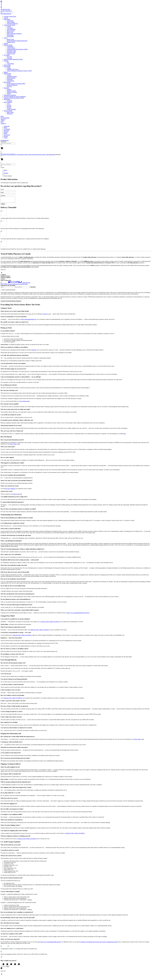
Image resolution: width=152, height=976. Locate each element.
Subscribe (33, 287)
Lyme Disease (10, 63)
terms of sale (16, 494)
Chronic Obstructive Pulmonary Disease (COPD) (19, 70)
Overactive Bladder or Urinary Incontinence (15, 96)
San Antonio (7, 134)
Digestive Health (8, 45)
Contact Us (3, 123)
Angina (9, 26)
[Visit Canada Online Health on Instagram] (1, 6)
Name (2, 189)
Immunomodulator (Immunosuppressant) (17, 40)
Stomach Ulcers (11, 53)
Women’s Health (8, 110)
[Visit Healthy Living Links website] (4, 282)
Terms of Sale (11, 284)
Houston (6, 132)
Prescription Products (6, 13)
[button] (76, 946)
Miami (5, 127)
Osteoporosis (10, 20)
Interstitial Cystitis (11, 50)
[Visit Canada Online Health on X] (1, 3)
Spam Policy (25, 284)
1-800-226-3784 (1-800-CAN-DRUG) (50, 621)
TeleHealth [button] (3, 141)
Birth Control (10, 112)
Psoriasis (9, 106)
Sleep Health (7, 99)
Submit (3, 204)
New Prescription (5, 117)
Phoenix (6, 136)
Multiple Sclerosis (11, 90)
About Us (3, 119)
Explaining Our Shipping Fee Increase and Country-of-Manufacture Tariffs (99, 942)
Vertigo (9, 93)
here (125, 433)
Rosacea (9, 108)
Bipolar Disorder (11, 78)
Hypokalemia (10, 36)
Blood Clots (10, 32)
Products (6, 173)
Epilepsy (9, 89)
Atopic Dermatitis (11, 109)
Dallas (5, 133)
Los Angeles (7, 129)
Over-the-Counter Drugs (10, 16)
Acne (8, 103)
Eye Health (6, 55)
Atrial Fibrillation (11, 29)
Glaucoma (9, 58)
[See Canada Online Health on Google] (19, 282)
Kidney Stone (7, 65)
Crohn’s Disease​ (11, 48)
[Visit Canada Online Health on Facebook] (1, 4)
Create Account (4, 11)
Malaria (6, 72)
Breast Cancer (10, 39)
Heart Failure (10, 35)
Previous (3, 966)
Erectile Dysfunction (12, 85)
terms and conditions (10, 488)
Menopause (10, 113)
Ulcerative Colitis (11, 52)
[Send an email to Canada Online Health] (9, 282)
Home (5, 170)
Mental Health (7, 73)
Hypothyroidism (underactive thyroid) (13, 59)
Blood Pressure (11, 30)
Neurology (6, 88)
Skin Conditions (8, 102)
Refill (2, 116)
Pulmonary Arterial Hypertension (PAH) (14, 98)
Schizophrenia (10, 80)
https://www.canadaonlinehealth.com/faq (50, 942)
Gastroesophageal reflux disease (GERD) (17, 49)
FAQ (2, 122)
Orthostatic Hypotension (10, 95)
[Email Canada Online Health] (1, 1)
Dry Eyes (9, 56)
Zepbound (9, 100)
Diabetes (6, 43)
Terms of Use (18, 284)
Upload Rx (33, 350)
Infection (6, 60)
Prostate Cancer (11, 42)
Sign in (10, 11)
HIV (8, 62)
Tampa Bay (7, 126)
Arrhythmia (10, 28)
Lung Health (7, 66)
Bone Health (7, 19)
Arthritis (6, 18)
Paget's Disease (11, 22)
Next (8, 966)
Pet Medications (5, 140)
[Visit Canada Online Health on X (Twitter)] (11, 282)
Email (2, 192)
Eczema (9, 105)
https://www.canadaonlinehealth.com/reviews (78, 612)
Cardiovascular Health (9, 25)
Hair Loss (9, 86)
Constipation (10, 46)
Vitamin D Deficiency (12, 23)
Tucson (5, 137)
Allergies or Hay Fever (12, 69)
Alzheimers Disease (12, 76)
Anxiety (9, 75)
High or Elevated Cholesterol (14, 33)
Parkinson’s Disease (12, 92)
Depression (10, 79)
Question (3, 195)
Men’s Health (7, 82)
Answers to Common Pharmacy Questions (11, 301)
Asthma (9, 68)
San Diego (6, 130)
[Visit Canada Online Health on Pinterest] (1, 8)
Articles (3, 120)
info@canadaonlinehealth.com (28, 319)
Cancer (5, 38)
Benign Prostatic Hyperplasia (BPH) (16, 83)
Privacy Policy (4, 284)
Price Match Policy (25, 401)
